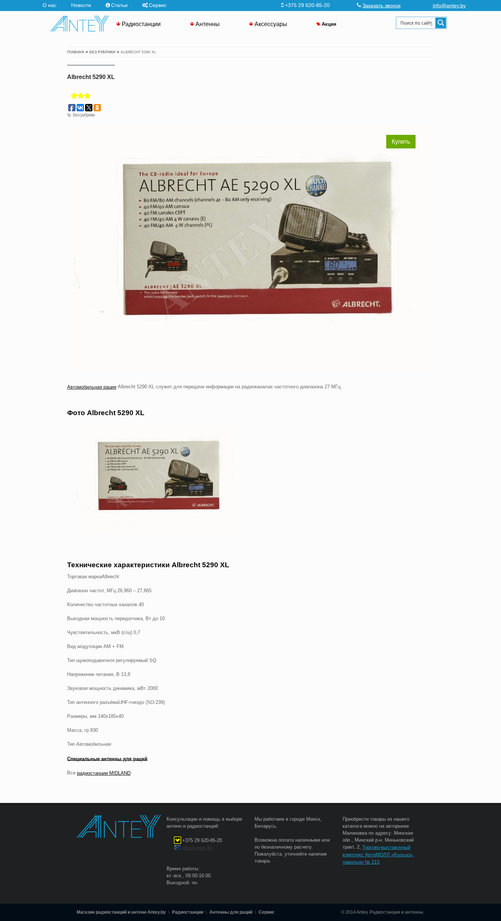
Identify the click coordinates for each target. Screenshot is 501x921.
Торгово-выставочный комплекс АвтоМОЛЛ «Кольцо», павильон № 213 (378, 855)
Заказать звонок (381, 5)
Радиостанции (141, 24)
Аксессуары (271, 24)
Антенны (207, 24)
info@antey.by (449, 5)
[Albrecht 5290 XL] (250, 480)
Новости (81, 5)
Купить (401, 141)
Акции (329, 24)
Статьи (119, 5)
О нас (49, 5)
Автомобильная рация (91, 387)
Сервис (158, 5)
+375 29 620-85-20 (202, 840)
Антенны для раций (230, 912)
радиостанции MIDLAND (104, 773)
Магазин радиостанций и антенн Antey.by (121, 912)
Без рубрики (84, 115)
